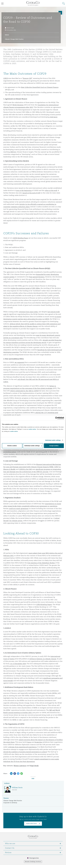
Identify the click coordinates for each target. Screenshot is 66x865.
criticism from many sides (28, 312)
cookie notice (32, 429)
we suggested (19, 362)
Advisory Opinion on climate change (42, 659)
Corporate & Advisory (10, 802)
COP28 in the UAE (25, 469)
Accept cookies (54, 445)
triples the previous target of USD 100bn (25, 288)
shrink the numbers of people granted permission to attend (25, 752)
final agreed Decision (37, 277)
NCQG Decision (18, 105)
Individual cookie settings (53, 440)
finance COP (27, 78)
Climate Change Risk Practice (12, 800)
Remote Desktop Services (33, 861)
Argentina (38, 742)
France (28, 742)
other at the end (51, 190)
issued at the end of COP (31, 193)
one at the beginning (24, 190)
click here (53, 117)
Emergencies (34, 858)
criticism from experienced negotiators (22, 747)
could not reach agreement (18, 508)
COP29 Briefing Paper (20, 238)
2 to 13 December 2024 (18, 664)
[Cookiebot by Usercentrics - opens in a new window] (56, 418)
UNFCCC (13, 152)
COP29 (5, 78)
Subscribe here (31, 823)
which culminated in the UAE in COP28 (24, 391)
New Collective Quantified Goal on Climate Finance (40, 87)
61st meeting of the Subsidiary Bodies (41, 563)
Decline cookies (12, 445)
